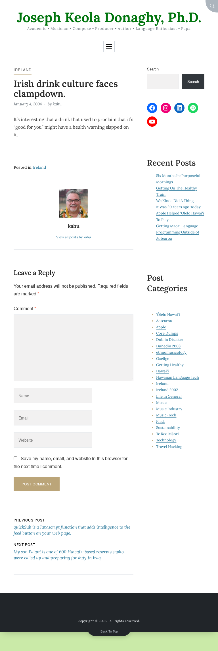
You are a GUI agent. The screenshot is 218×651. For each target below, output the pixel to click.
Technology (166, 440)
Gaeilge (162, 358)
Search (153, 69)
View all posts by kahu (73, 237)
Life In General (169, 396)
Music (161, 402)
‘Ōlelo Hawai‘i (168, 314)
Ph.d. (160, 421)
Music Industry (169, 408)
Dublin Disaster (169, 339)
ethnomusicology (171, 352)
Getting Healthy (170, 364)
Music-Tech (166, 415)
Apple (161, 327)
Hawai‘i (162, 371)
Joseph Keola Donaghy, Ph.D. (109, 17)
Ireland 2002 (167, 389)
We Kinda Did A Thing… (176, 200)
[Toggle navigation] (109, 46)
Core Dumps (167, 333)
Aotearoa (164, 320)
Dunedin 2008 (168, 346)
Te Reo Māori (167, 433)
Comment (25, 308)
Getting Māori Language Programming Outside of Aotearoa (177, 232)
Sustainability (168, 427)
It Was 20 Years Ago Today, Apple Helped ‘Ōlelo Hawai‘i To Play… (180, 213)
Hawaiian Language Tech (177, 377)
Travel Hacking (169, 446)
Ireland (23, 69)
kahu (57, 104)
